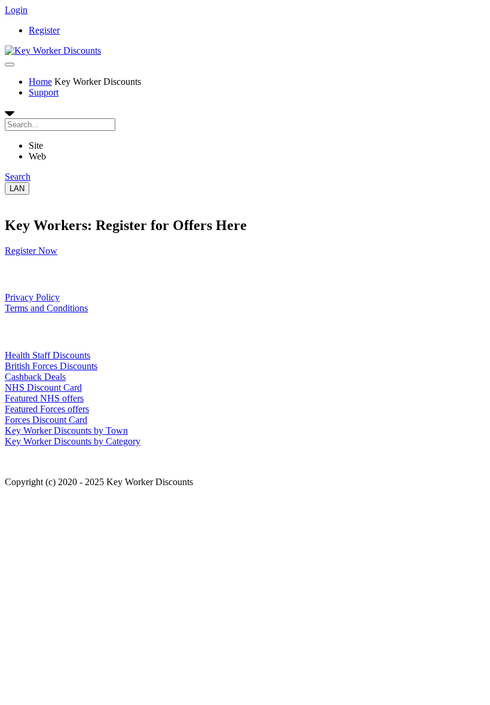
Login (16, 10)
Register (44, 30)
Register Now (31, 251)
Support (44, 92)
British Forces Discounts (51, 366)
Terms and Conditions (46, 308)
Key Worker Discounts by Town (66, 430)
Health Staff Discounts (47, 355)
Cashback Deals (35, 377)
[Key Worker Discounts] (53, 50)
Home (40, 81)
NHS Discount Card (43, 387)
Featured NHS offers (44, 398)
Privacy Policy (32, 297)
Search (17, 176)
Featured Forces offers (47, 409)
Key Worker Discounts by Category (72, 441)
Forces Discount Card (46, 420)
